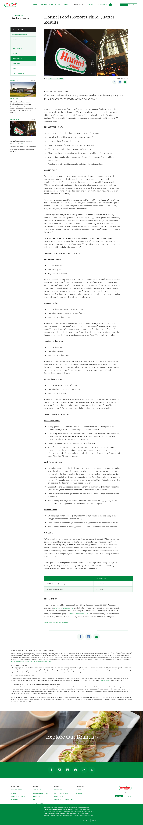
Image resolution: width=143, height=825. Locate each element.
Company (15, 44)
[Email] (125, 82)
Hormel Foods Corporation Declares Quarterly (21, 103)
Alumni (78, 790)
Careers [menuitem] (67, 5)
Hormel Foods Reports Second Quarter (21, 142)
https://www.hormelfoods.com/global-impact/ (39, 661)
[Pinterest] (75, 770)
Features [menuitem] (90, 5)
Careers (13, 793)
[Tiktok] (83, 770)
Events (14, 53)
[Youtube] (91, 770)
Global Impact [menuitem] (55, 5)
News (14, 68)
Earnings (52, 79)
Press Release (14, 80)
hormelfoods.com (106, 680)
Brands (14, 39)
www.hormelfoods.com (63, 607)
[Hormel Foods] (11, 4)
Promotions (58, 790)
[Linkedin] (120, 82)
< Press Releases (17, 15)
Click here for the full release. (56, 622)
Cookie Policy (78, 816)
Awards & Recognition (20, 34)
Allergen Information (40, 793)
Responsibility (17, 49)
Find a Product (38, 803)
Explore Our (70, 736)
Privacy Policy (59, 796)
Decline (94, 820)
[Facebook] (114, 82)
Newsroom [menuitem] (78, 5)
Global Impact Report (18, 796)
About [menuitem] (34, 5)
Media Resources (18, 73)
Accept (85, 820)
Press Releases (17, 29)
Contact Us (36, 796)
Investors (60, 79)
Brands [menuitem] (44, 5)
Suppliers (79, 793)
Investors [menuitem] (102, 5)
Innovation (16, 63)
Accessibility (37, 790)
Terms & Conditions (61, 793)
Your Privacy (62, 800)
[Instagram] (59, 770)
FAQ (34, 800)
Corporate (132, 5)
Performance (17, 58)
